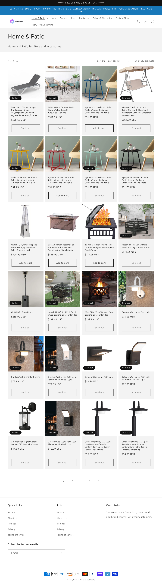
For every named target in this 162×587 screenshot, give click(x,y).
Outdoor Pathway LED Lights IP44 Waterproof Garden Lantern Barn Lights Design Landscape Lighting (98, 446)
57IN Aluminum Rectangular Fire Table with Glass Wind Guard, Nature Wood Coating (61, 247)
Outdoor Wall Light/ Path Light (136, 312)
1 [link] (64, 480)
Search (11, 512)
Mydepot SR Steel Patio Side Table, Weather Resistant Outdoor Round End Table (98, 110)
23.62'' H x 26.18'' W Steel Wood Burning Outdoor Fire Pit (99, 313)
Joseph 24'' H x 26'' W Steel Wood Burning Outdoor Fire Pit (136, 246)
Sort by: (101, 60)
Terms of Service (16, 534)
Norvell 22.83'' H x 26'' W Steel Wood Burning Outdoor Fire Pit (62, 313)
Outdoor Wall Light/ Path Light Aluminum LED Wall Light (62, 378)
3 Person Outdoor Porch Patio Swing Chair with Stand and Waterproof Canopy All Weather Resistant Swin (136, 111)
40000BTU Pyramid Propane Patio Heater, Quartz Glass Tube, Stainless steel (24, 247)
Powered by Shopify (87, 580)
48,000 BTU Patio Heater (22, 312)
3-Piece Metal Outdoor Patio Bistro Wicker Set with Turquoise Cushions (61, 110)
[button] (40, 18)
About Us (12, 518)
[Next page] (98, 480)
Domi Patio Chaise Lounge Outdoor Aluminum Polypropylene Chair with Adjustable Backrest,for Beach (25, 111)
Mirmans (76, 580)
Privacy (11, 529)
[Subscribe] (61, 553)
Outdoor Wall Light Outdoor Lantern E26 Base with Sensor (25, 443)
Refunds (12, 523)
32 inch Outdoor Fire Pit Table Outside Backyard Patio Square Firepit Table (99, 247)
